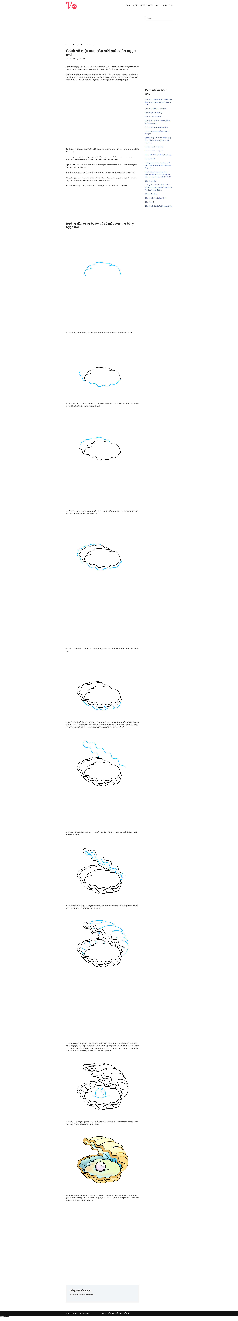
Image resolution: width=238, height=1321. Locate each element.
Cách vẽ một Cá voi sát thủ (154, 147)
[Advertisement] (102, 30)
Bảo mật (111, 1313)
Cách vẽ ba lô (149, 202)
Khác (170, 5)
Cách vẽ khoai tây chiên (153, 117)
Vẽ (67, 1313)
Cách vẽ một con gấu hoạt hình (155, 198)
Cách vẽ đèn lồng (151, 194)
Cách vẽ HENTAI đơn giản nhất (155, 109)
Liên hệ (126, 1313)
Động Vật (158, 5)
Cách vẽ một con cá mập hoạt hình (156, 127)
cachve (70, 59)
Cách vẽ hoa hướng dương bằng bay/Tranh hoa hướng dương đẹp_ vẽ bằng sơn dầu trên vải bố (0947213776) (158, 174)
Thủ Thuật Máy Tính (85, 1313)
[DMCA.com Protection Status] (4, 1317)
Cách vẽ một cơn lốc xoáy (153, 113)
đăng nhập (79, 1294)
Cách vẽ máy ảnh (150, 181)
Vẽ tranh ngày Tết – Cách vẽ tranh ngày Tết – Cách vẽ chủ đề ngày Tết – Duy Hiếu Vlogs (158, 140)
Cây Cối (134, 5)
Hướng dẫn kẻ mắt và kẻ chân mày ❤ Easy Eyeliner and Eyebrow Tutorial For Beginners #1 (158, 165)
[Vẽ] (71, 5)
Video (165, 5)
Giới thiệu (118, 1313)
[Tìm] (170, 18)
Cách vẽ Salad (150, 159)
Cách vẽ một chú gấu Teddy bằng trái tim (158, 206)
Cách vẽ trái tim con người (153, 151)
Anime (128, 5)
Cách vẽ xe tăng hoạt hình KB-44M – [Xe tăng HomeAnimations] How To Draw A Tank (158, 102)
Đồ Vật (150, 5)
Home (68, 44)
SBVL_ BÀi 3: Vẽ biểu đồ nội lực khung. (158, 155)
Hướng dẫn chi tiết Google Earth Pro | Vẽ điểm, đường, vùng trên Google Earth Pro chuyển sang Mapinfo (158, 187)
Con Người (142, 5)
